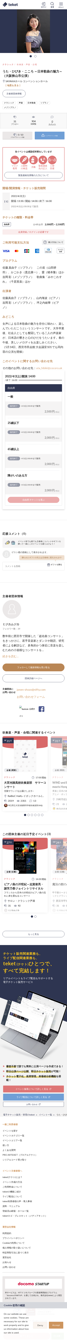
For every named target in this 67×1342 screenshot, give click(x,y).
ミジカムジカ (10, 624)
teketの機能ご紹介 (11, 1191)
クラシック (8, 64)
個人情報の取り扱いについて (16, 1247)
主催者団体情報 (14, 93)
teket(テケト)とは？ (12, 1177)
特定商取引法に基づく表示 (15, 1252)
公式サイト (27, 710)
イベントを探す (10, 1130)
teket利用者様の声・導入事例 (17, 1201)
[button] (25, 815)
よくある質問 (9, 1150)
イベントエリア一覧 (12, 1140)
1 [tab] (31, 56)
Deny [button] (40, 1325)
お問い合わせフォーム (31, 696)
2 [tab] (35, 56)
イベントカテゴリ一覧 (13, 1135)
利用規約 (6, 1233)
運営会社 (6, 1257)
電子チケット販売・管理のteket (19, 1114)
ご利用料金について (12, 1186)
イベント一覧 (45, 1114)
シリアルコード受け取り (14, 1159)
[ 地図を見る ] (13, 85)
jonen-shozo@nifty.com (31, 689)
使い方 (5, 1145)
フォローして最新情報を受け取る (33, 667)
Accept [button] (56, 1325)
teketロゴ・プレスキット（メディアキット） (24, 1215)
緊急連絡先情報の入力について (33, 175)
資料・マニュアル (11, 1206)
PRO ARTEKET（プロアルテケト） (19, 1154)
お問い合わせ (9, 1267)
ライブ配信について (12, 1196)
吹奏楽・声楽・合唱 (27, 64)
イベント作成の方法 (12, 1182)
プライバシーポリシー (13, 1238)
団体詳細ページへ (33, 678)
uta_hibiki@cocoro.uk (49, 368)
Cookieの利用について (13, 1243)
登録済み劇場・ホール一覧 (15, 1211)
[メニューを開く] (61, 4)
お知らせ (6, 1262)
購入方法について (55, 242)
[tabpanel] (33, 31)
